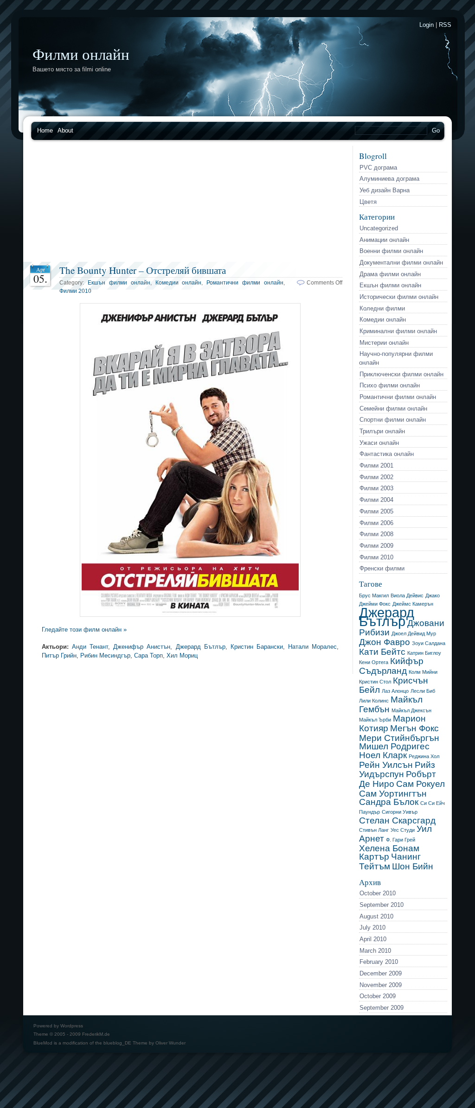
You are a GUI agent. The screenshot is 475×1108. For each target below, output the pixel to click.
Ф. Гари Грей (400, 839)
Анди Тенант (90, 646)
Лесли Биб (423, 691)
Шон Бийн (412, 866)
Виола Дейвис (407, 595)
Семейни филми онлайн (393, 408)
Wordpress (71, 1025)
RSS (445, 24)
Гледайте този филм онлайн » (84, 629)
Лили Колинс (374, 700)
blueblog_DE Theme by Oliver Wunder (144, 1042)
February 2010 (378, 961)
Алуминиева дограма (389, 178)
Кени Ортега (373, 662)
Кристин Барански (257, 646)
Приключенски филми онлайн (401, 374)
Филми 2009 (376, 545)
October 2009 (377, 996)
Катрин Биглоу (424, 653)
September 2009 (381, 1007)
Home (45, 130)
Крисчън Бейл (393, 685)
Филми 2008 (376, 534)
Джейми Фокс (375, 604)
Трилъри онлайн (382, 431)
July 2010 (372, 927)
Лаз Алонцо (395, 691)
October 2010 (377, 893)
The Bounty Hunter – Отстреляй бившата (142, 270)
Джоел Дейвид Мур (414, 633)
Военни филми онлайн (391, 250)
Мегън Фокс (414, 728)
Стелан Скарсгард (397, 820)
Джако (432, 595)
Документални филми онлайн (401, 262)
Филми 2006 (376, 522)
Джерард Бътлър (386, 617)
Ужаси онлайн (379, 442)
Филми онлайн (80, 54)
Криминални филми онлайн (398, 331)
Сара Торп (148, 655)
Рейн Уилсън (386, 765)
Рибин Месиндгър (105, 655)
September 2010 (381, 904)
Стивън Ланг (374, 830)
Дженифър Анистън (141, 646)
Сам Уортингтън (393, 793)
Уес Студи (403, 830)
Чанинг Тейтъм (390, 861)
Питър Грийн (59, 655)
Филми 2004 (376, 499)
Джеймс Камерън (412, 604)
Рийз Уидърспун (397, 769)
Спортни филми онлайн (392, 419)
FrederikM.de (96, 1034)
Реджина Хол (424, 756)
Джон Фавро (384, 642)
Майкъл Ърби (375, 719)
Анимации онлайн (384, 239)
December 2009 (380, 973)
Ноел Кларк (383, 755)
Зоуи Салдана (428, 643)
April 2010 (372, 939)
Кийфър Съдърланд (391, 666)
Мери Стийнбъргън (399, 738)
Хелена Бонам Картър (389, 852)
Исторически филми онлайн (398, 296)
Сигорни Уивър (399, 812)
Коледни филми (382, 308)
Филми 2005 (376, 511)
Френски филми (381, 568)
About (65, 130)
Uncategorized (378, 228)
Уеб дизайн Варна (384, 190)
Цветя (368, 201)
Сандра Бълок (388, 802)
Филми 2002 (376, 477)
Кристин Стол (375, 681)
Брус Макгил (374, 595)
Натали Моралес (312, 646)
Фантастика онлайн (386, 453)
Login (426, 24)
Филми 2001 (376, 465)
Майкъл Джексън (411, 710)
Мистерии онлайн (384, 342)
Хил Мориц (182, 655)
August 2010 (376, 916)
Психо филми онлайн (389, 385)
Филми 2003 (376, 488)
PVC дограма (378, 167)
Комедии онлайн (382, 319)
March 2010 (375, 950)
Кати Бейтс (382, 652)
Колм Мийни (423, 672)
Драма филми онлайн (390, 274)
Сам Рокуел (420, 784)
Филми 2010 (376, 557)
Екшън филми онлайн (390, 285)
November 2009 (380, 984)
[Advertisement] (187, 204)
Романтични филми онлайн (397, 396)
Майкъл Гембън (391, 704)
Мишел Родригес (394, 746)
